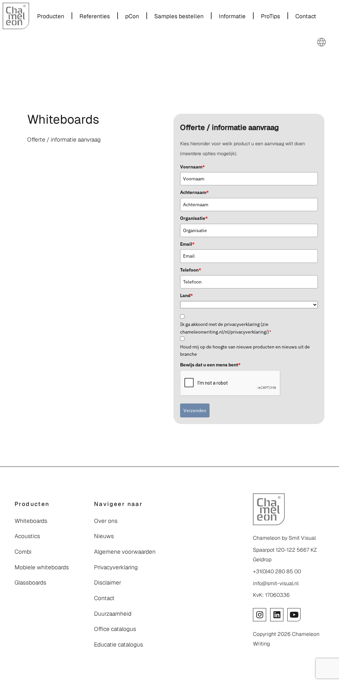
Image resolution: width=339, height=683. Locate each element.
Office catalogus (115, 629)
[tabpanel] (90, 131)
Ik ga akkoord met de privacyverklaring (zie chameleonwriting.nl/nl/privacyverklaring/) (225, 328)
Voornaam (192, 167)
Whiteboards (31, 521)
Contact (104, 598)
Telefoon (190, 270)
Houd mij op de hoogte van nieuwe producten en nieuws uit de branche (245, 350)
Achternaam (194, 192)
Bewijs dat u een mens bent (210, 365)
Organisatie (194, 218)
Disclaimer (107, 582)
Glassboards (30, 582)
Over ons (106, 521)
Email (187, 244)
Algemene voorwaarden (125, 551)
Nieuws (104, 536)
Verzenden (194, 410)
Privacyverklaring (116, 567)
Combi (23, 551)
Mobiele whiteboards (42, 567)
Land (186, 295)
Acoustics (27, 536)
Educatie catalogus (118, 644)
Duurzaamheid (112, 613)
